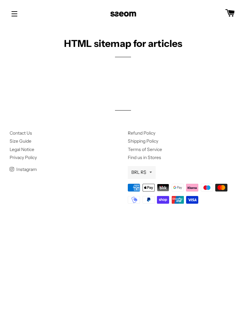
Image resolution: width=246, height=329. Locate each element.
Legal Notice (22, 149)
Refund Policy (141, 133)
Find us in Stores (144, 157)
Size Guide (20, 141)
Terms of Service (145, 149)
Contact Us (21, 133)
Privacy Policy (23, 157)
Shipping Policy (143, 141)
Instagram (26, 169)
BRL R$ (138, 172)
